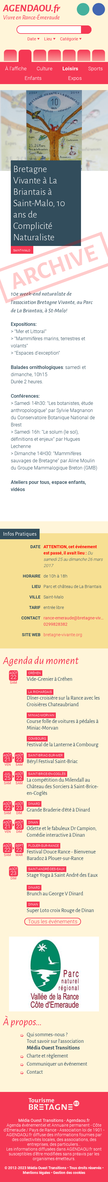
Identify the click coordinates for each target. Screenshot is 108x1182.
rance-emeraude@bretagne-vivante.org (74, 618)
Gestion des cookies (69, 1173)
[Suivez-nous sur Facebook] (98, 9)
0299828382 (56, 624)
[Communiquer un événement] (83, 9)
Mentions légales (36, 1173)
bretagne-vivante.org (63, 634)
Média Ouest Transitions (46, 1168)
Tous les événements (52, 921)
